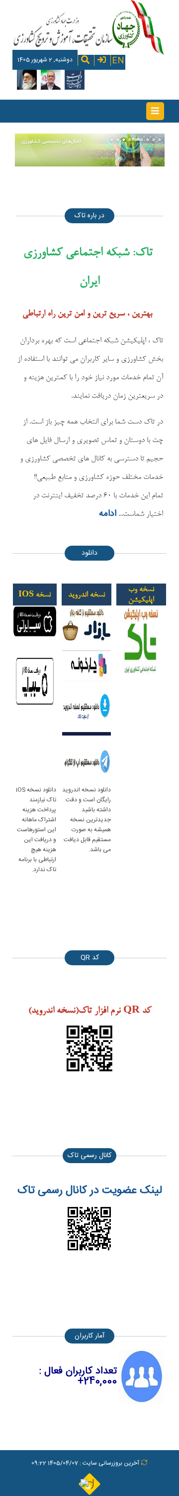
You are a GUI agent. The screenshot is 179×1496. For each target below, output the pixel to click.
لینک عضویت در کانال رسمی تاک (89, 1190)
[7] (148, 140)
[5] (136, 140)
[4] (130, 140)
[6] (142, 140)
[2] (118, 140)
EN (118, 60)
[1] (112, 140)
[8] (154, 140)
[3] (124, 140)
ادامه (107, 513)
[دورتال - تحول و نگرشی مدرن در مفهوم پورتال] (89, 1483)
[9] (160, 140)
